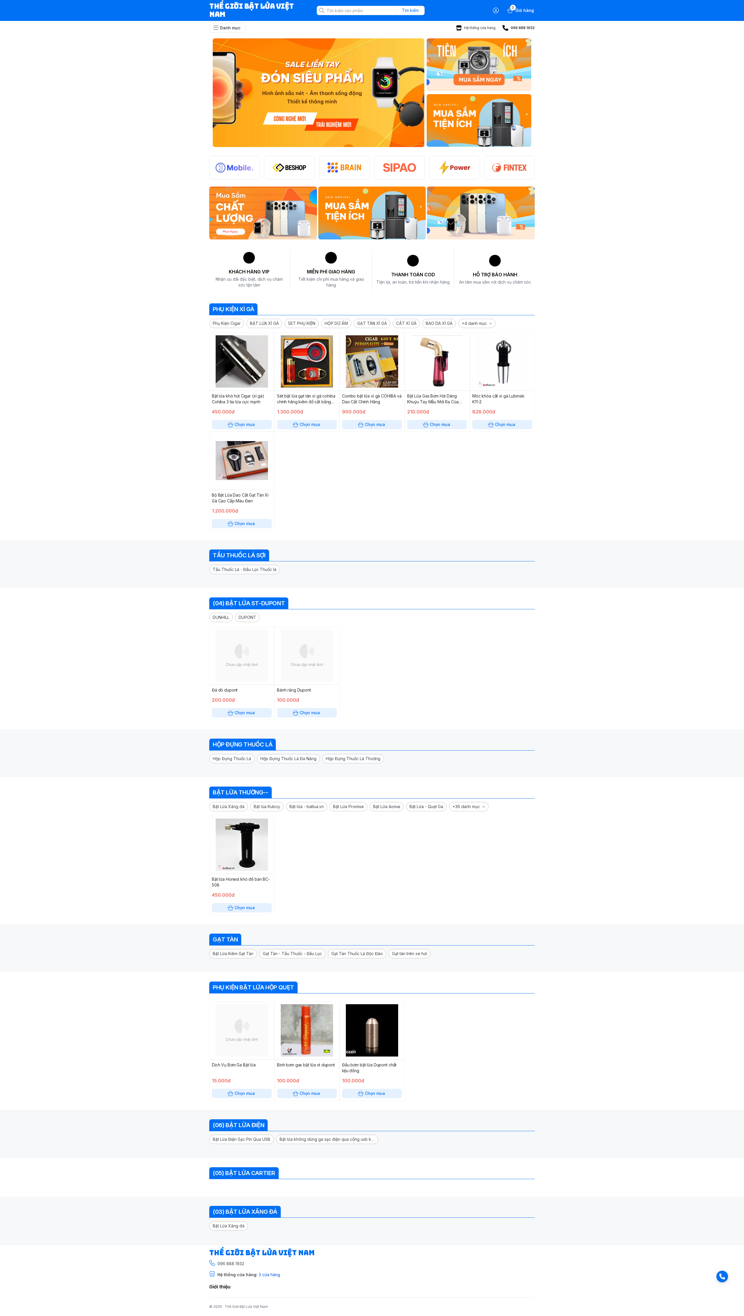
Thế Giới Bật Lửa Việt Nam (246, 1306)
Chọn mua (245, 424)
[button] (226, 323)
